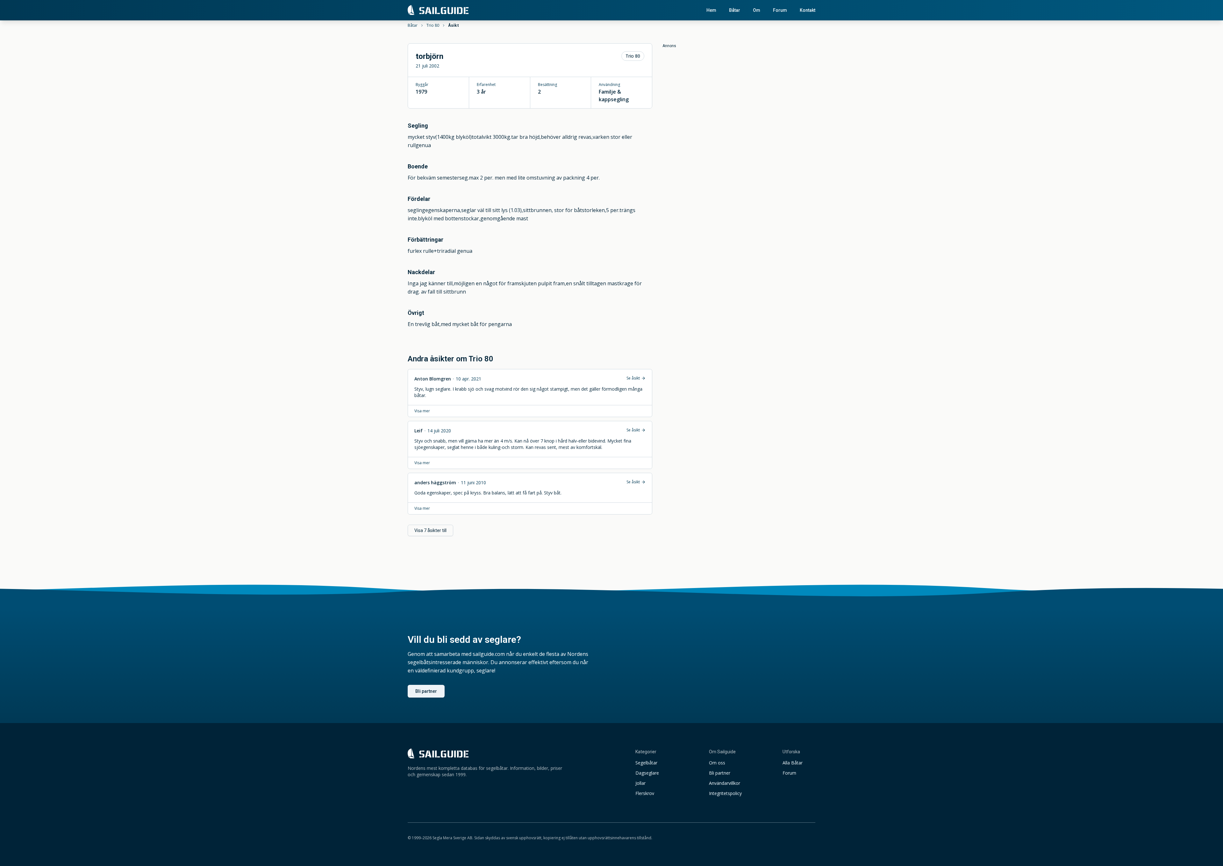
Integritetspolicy (725, 793)
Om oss (717, 763)
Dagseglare (647, 773)
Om (756, 10)
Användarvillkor (724, 783)
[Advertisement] (738, 93)
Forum (780, 10)
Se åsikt (633, 378)
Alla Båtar (793, 763)
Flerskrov (644, 793)
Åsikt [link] (453, 25)
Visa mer (422, 411)
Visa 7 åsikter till (430, 530)
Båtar (734, 10)
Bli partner (426, 691)
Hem (711, 10)
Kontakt (807, 10)
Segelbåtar (646, 763)
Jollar (640, 783)
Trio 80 (432, 25)
